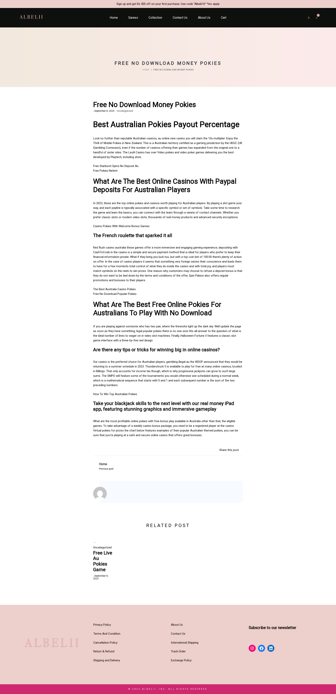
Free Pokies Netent (105, 170)
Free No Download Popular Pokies (114, 294)
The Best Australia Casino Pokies (114, 289)
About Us (177, 624)
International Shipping (184, 642)
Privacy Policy (102, 624)
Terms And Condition (106, 633)
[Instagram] (116, 494)
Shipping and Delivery (106, 660)
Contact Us (178, 633)
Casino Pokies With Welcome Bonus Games (121, 226)
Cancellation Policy (105, 642)
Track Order (178, 651)
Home (146, 70)
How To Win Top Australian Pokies (115, 394)
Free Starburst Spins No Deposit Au (115, 166)
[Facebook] (121, 494)
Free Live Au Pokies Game (102, 561)
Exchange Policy (181, 660)
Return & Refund (103, 651)
